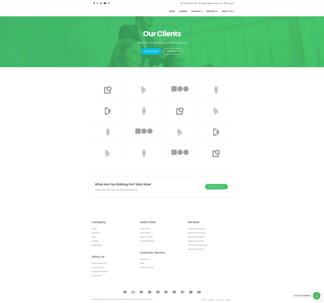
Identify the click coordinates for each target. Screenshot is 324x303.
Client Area (145, 228)
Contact (95, 241)
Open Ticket (145, 233)
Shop (228, 300)
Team (94, 237)
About (94, 228)
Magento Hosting (196, 241)
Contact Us (144, 259)
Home (203, 300)
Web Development (196, 249)
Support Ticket (146, 237)
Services (95, 233)
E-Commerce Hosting (197, 245)
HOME (172, 11)
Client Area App (147, 267)
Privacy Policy (98, 267)
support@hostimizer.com (212, 3)
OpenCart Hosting (196, 237)
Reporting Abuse (147, 241)
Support (230, 3)
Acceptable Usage (100, 271)
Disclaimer (97, 275)
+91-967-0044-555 (190, 3)
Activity (211, 300)
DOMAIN (183, 11)
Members (220, 300)
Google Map (97, 245)
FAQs (142, 263)
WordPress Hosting (196, 233)
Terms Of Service (99, 263)
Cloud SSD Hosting (196, 228)
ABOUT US (227, 11)
